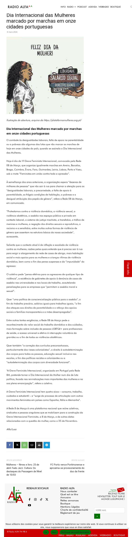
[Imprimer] (39, 445)
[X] (17, 445)
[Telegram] (46, 445)
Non (54, 532)
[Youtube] (29, 505)
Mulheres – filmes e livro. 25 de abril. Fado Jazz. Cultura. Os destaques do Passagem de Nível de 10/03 (24, 469)
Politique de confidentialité (75, 532)
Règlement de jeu (70, 512)
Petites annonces (69, 500)
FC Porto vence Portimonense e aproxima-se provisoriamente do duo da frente (67, 468)
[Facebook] (9, 445)
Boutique (65, 503)
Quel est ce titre (69, 494)
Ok (45, 532)
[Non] (128, 528)
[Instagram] (35, 500)
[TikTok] (41, 500)
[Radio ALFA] (20, 6)
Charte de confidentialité (74, 509)
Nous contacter (68, 491)
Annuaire (65, 497)
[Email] (32, 445)
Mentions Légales (70, 506)
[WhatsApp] (24, 445)
